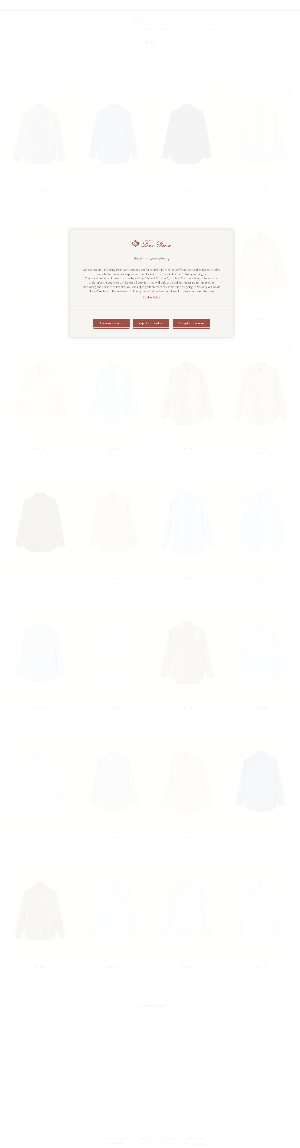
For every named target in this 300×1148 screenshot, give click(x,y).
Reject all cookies (151, 323)
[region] (151, 283)
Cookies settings (111, 323)
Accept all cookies (191, 323)
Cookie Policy (151, 298)
